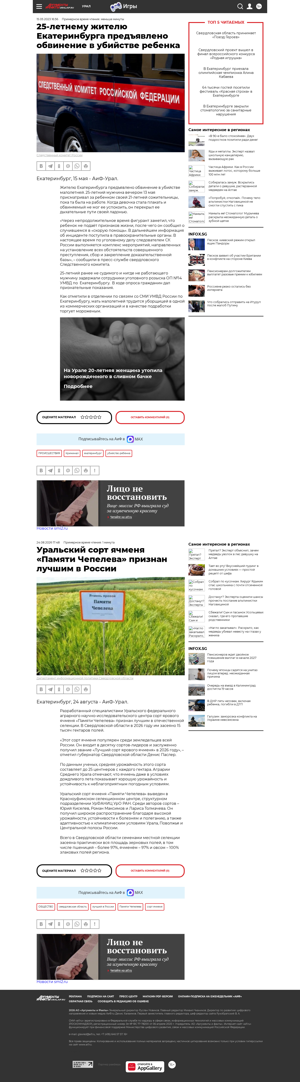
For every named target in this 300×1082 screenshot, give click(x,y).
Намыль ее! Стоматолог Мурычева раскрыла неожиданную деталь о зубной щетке (234, 217)
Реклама (75, 996)
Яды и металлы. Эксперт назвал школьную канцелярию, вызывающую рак (232, 155)
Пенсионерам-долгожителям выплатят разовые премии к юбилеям (234, 273)
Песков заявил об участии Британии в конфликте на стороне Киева (234, 257)
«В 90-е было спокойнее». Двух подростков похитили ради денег (233, 137)
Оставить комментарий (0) (150, 417)
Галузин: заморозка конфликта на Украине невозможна (232, 718)
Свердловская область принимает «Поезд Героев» (226, 35)
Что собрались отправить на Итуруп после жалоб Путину (234, 303)
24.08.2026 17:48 (48, 542)
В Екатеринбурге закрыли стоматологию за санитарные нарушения (225, 110)
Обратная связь (80, 1001)
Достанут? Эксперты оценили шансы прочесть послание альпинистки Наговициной (236, 600)
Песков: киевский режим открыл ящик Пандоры (231, 242)
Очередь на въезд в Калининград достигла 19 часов (231, 687)
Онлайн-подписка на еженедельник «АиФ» (210, 996)
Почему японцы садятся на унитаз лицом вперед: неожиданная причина (232, 673)
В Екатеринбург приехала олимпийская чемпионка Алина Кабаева (226, 73)
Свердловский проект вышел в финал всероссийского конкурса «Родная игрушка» (226, 54)
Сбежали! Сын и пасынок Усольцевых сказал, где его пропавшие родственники (236, 616)
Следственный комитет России (59, 155)
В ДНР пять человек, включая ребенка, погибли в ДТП (229, 702)
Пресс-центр (128, 996)
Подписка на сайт (100, 996)
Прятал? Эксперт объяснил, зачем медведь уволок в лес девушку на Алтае (234, 554)
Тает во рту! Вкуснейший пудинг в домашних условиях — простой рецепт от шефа (234, 569)
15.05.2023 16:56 (47, 19)
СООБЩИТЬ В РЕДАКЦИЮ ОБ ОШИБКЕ (123, 1001)
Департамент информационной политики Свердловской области (85, 678)
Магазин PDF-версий (158, 996)
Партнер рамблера (109, 1064)
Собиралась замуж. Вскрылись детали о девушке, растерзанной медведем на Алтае (233, 186)
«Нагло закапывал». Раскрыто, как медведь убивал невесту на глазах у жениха (235, 631)
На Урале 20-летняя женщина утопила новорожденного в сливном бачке (113, 373)
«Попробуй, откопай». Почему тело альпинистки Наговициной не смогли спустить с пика (234, 201)
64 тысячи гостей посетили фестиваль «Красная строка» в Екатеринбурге (226, 92)
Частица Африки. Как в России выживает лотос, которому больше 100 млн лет (234, 170)
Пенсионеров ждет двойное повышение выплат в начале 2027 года (231, 658)
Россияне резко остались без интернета (229, 288)
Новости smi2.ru (52, 528)
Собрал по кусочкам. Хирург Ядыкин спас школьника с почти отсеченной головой (236, 585)
